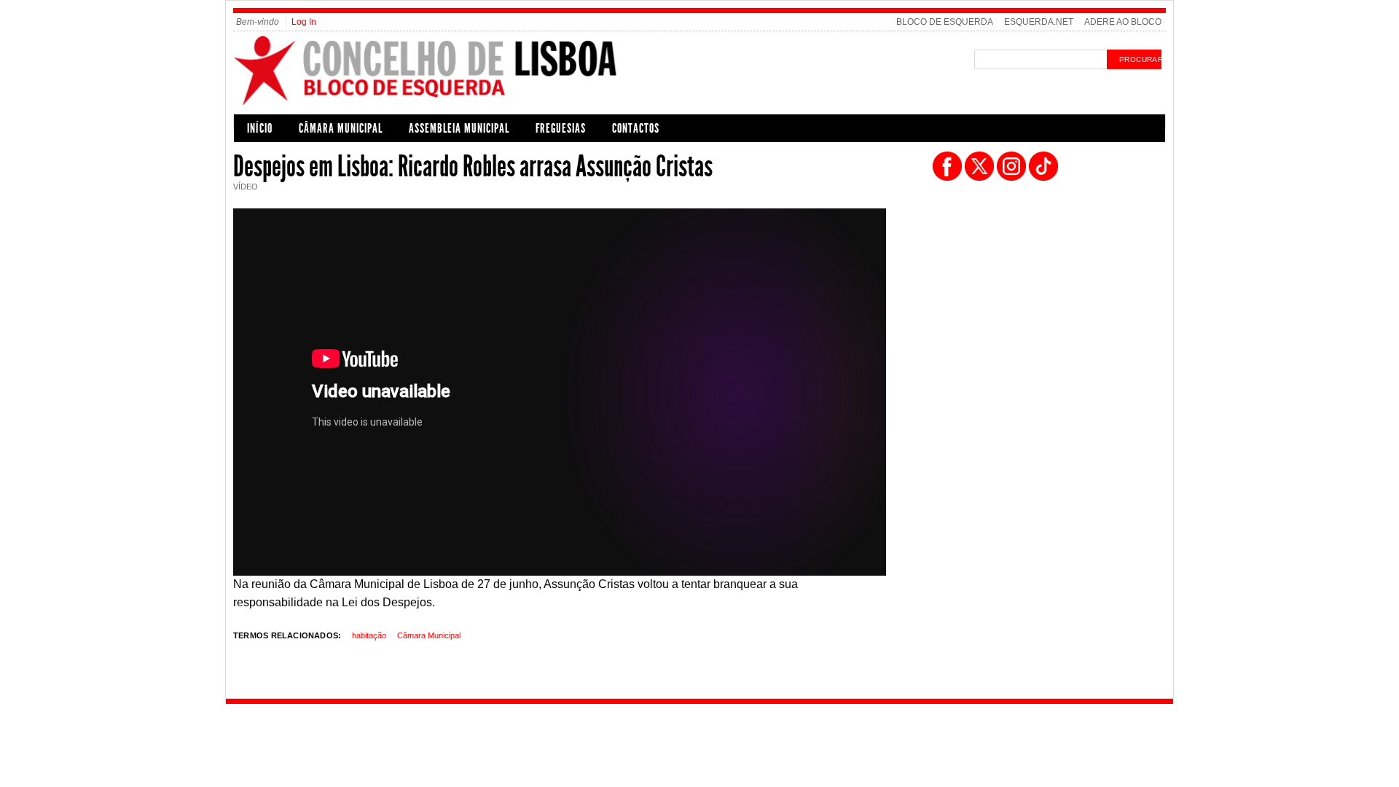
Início (260, 128)
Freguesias (561, 128)
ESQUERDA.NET (1038, 22)
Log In (303, 22)
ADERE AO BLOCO (1122, 22)
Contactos (635, 128)
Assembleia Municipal (459, 128)
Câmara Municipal (341, 128)
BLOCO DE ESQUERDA (944, 22)
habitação (369, 635)
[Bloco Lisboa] (467, 104)
